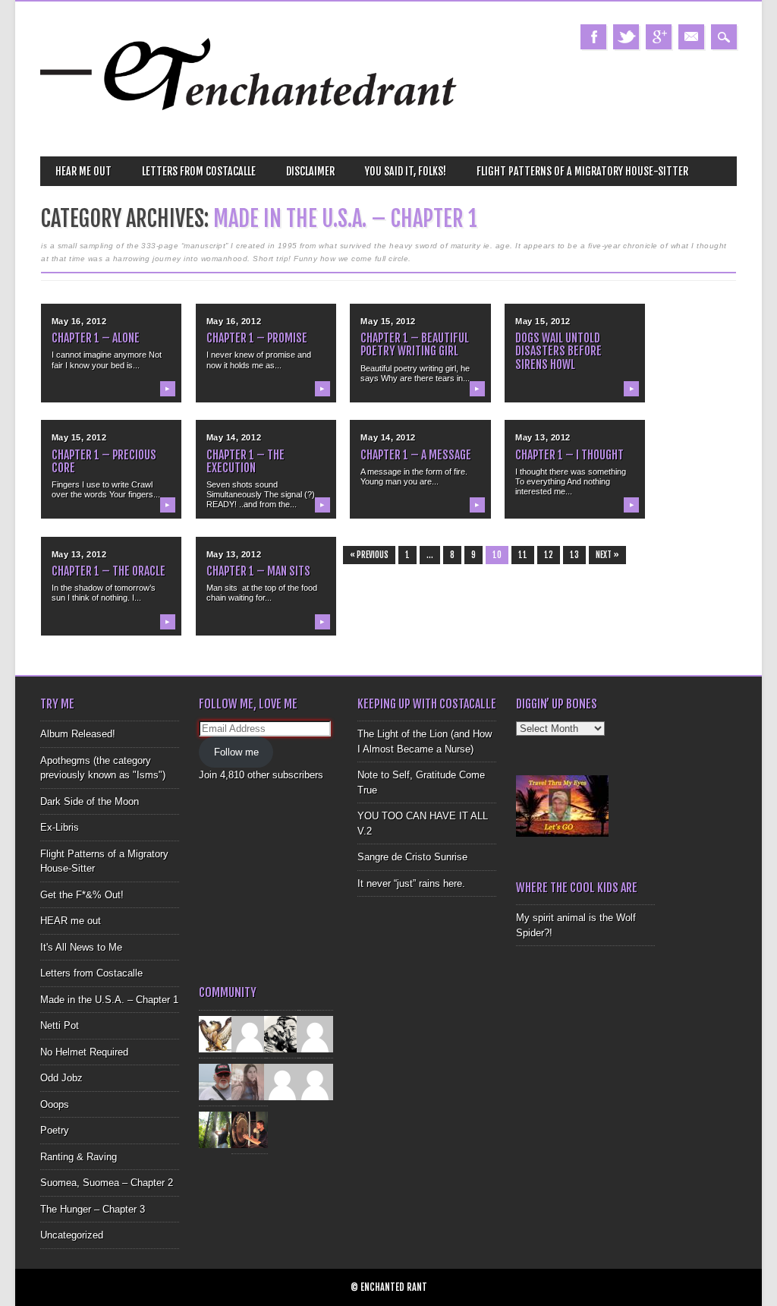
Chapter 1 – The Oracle (108, 571)
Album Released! (77, 734)
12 (548, 555)
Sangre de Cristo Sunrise (412, 857)
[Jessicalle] (217, 1128)
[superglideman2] (217, 1081)
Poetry (54, 1130)
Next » (607, 555)
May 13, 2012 (543, 437)
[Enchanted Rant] (249, 129)
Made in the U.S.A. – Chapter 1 (109, 999)
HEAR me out (83, 171)
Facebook (593, 36)
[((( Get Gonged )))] (249, 1128)
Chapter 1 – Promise (256, 337)
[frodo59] (217, 1033)
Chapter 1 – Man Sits (258, 571)
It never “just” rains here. (411, 883)
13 (574, 555)
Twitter (626, 36)
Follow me (236, 752)
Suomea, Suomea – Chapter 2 (106, 1182)
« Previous (369, 555)
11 (522, 555)
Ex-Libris (59, 827)
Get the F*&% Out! (82, 895)
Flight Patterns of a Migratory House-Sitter (582, 171)
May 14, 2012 (234, 437)
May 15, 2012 (388, 321)
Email (691, 36)
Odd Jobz (61, 1078)
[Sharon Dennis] (315, 1033)
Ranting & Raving (78, 1156)
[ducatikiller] (282, 1033)
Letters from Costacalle (199, 171)
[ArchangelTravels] (249, 1033)
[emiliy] (315, 1081)
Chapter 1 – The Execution (245, 461)
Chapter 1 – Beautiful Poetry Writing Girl (414, 344)
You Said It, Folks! (405, 171)
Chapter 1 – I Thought (569, 454)
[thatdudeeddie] (282, 1081)
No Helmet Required (84, 1052)
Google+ (659, 36)
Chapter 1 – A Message (415, 454)
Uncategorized (71, 1235)
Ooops (54, 1104)
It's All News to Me (81, 947)
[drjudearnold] (249, 1081)
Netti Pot (59, 1025)
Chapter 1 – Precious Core (104, 461)
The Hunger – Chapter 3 (92, 1209)
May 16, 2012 (79, 321)
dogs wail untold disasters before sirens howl (558, 350)
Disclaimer (310, 171)
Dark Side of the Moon (89, 801)
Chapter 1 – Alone (96, 337)
